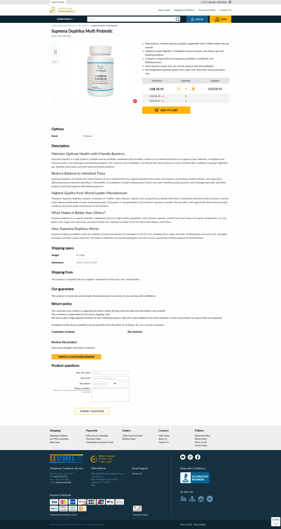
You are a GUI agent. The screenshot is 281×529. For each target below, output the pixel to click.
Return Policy (201, 439)
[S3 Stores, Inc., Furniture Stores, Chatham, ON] (194, 477)
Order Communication (132, 435)
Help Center (164, 9)
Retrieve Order (129, 439)
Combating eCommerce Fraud (99, 442)
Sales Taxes (55, 442)
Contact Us (225, 9)
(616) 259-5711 (60, 476)
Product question (82, 388)
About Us (163, 439)
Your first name (83, 372)
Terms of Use (201, 442)
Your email (85, 378)
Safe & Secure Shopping (97, 435)
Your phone (84, 383)
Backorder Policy (202, 435)
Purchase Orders (207, 9)
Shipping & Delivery (184, 9)
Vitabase (87, 135)
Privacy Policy (201, 445)
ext (115, 383)
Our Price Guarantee (59, 439)
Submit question (92, 411)
